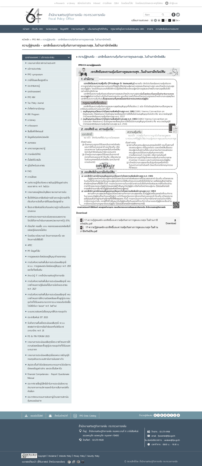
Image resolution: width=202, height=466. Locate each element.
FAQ (29, 171)
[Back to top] (193, 457)
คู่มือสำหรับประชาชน (36, 165)
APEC (30, 245)
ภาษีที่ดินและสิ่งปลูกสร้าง (38, 80)
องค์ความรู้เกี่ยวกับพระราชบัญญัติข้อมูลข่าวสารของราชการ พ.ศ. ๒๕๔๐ (48, 184)
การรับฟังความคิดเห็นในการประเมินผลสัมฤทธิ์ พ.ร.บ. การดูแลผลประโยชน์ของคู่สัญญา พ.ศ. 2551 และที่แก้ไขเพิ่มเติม (49, 266)
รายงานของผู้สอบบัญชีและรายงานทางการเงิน (47, 192)
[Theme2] (166, 20)
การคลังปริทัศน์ (34, 154)
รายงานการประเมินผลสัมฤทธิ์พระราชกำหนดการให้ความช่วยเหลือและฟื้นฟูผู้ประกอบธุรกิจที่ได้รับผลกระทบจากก (49, 345)
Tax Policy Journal (36, 103)
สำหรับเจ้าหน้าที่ (61, 416)
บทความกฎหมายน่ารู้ (36, 148)
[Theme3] (169, 20)
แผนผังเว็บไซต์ (37, 416)
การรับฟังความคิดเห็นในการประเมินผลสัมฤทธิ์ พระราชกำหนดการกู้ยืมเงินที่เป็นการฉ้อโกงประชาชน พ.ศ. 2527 (49, 285)
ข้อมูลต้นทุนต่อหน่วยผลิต (38, 137)
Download (171, 223)
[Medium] (155, 20)
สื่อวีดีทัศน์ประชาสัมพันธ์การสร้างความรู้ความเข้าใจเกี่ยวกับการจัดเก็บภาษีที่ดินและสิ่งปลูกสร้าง (49, 199)
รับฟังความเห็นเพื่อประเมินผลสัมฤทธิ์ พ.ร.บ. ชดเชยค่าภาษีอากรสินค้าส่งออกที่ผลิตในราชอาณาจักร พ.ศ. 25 (46, 326)
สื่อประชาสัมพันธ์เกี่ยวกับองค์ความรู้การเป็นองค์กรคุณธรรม (49, 209)
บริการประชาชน (34, 69)
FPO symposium (35, 74)
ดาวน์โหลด (32, 177)
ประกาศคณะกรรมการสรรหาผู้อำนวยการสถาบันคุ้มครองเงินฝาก (48, 399)
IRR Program (33, 114)
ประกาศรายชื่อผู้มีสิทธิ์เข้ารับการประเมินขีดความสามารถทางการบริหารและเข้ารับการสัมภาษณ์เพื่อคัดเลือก (48, 387)
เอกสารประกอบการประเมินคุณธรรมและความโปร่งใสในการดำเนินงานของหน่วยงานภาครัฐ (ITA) (49, 218)
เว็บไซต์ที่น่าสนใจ (34, 160)
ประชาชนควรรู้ (34, 86)
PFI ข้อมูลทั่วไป (34, 251)
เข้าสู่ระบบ (173, 3)
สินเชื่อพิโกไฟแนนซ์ (35, 131)
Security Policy (93, 456)
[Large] (159, 20)
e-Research (33, 126)
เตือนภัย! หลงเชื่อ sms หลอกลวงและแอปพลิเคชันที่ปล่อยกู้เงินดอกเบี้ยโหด (49, 228)
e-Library (32, 120)
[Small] (152, 20)
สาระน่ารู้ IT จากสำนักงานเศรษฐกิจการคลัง (46, 275)
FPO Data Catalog (88, 416)
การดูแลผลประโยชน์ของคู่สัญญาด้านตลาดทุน (47, 256)
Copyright (42, 456)
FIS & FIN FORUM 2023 (39, 336)
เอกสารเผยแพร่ (34, 91)
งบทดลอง (32, 143)
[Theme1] (163, 20)
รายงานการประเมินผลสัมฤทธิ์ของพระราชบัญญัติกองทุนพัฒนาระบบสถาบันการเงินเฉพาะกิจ (48, 357)
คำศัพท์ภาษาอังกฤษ (36, 108)
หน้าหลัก (25, 39)
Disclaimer (52, 456)
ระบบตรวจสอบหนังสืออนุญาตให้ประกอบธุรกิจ (47, 311)
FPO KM (36, 39)
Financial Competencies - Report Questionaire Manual (48, 376)
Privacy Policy (79, 456)
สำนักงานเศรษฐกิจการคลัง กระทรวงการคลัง (102, 426)
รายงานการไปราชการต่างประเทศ (41, 63)
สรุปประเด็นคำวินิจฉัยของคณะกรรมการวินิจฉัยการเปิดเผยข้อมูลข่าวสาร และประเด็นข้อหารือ (49, 366)
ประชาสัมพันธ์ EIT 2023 (38, 317)
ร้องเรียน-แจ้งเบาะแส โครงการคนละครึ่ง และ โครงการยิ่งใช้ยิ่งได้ (46, 237)
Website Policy (65, 456)
